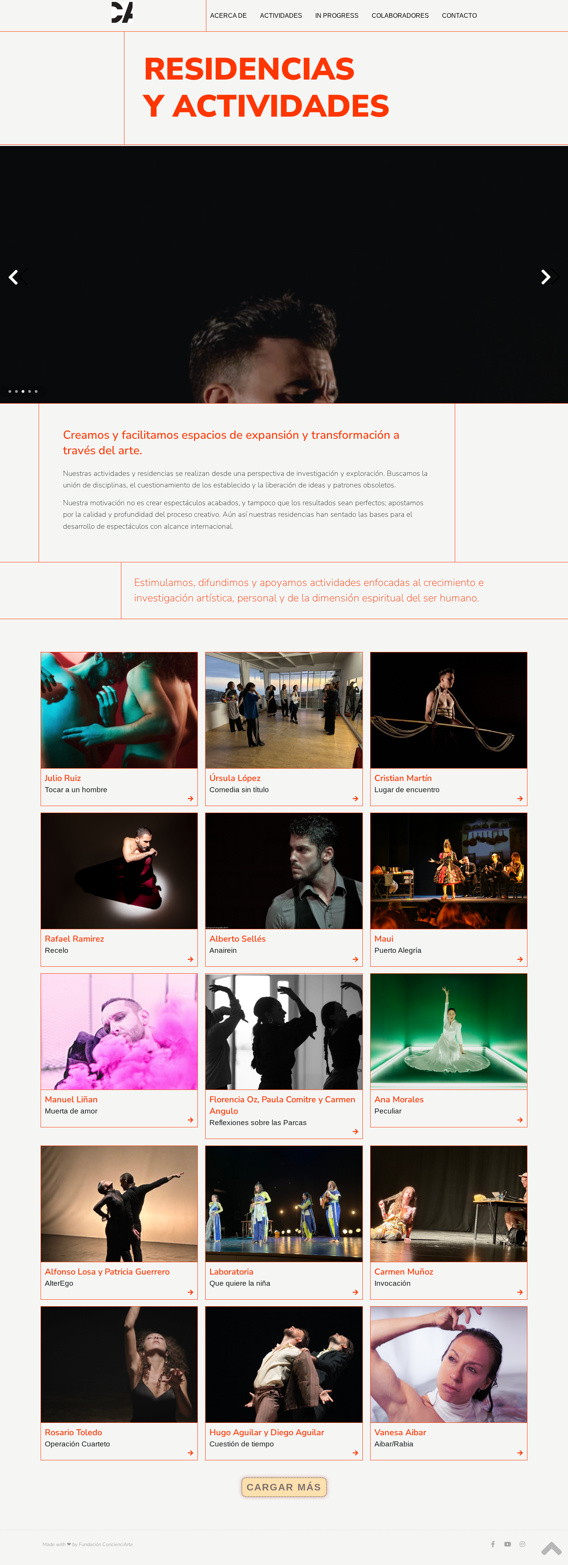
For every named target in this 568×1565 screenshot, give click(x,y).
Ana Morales (399, 1102)
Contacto (459, 15)
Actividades (281, 15)
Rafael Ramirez (74, 941)
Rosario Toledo (73, 1435)
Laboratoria (231, 1274)
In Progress (337, 15)
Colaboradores (400, 15)
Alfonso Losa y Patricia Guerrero (107, 1274)
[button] (550, 277)
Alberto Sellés (237, 941)
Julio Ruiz (63, 780)
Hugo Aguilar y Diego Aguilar (266, 1435)
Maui (383, 941)
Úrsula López (234, 780)
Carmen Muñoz (403, 1274)
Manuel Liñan (71, 1102)
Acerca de (228, 15)
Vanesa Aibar (400, 1435)
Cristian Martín (403, 780)
